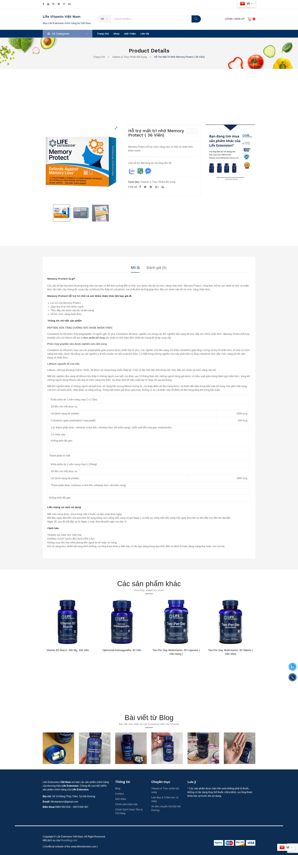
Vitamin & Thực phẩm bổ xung (129, 57)
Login (229, 19)
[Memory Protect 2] (100, 213)
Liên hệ (144, 33)
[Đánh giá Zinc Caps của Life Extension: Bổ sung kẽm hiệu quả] (167, 748)
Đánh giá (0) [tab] (157, 268)
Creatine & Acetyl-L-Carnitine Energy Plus (194, 131)
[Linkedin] (69, 4)
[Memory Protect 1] (81, 213)
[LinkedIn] (163, 187)
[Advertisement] (149, 101)
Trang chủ (103, 33)
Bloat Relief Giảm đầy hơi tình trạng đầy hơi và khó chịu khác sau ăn (189, 131)
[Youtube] (48, 4)
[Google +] (157, 187)
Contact (119, 793)
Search (196, 19)
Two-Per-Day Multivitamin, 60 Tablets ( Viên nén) (230, 652)
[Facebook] (43, 4)
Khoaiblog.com (69, 840)
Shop (116, 33)
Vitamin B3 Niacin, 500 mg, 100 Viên (67, 650)
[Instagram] (64, 4)
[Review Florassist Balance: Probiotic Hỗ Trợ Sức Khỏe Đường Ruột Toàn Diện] (58, 748)
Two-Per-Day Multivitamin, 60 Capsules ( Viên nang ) (176, 652)
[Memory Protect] (61, 213)
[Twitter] (59, 4)
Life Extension (56, 23)
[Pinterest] (151, 187)
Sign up (239, 19)
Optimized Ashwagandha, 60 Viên (121, 650)
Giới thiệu (130, 33)
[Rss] (53, 4)
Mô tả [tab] (135, 268)
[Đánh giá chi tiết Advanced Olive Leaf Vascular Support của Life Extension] (94, 748)
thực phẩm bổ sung (94, 337)
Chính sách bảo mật (126, 804)
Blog (117, 788)
